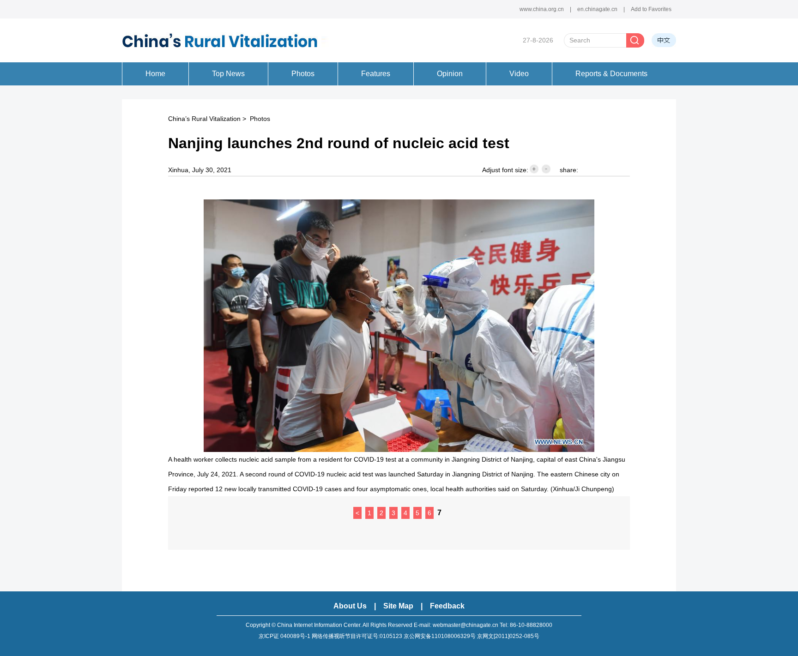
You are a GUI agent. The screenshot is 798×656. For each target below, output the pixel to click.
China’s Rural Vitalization (204, 118)
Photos (260, 118)
